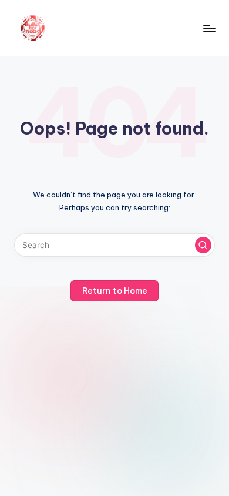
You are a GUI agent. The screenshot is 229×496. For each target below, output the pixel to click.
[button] (203, 245)
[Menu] (209, 28)
